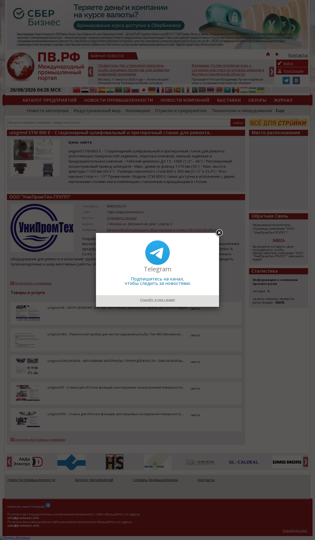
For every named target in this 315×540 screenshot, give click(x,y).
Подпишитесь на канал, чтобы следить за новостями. (158, 281)
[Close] (219, 233)
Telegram (158, 268)
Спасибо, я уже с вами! (157, 299)
